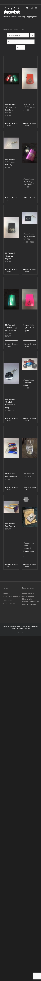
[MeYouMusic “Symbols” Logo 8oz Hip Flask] (11, 299)
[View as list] (22, 47)
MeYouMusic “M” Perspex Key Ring (10, 162)
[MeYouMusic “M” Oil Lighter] (29, 78)
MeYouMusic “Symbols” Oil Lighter (28, 327)
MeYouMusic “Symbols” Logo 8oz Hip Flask (11, 327)
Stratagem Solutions (24, 628)
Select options (9, 124)
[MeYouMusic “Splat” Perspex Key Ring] (29, 217)
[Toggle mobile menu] (36, 8)
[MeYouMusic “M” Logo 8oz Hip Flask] (11, 78)
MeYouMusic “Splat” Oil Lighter (10, 256)
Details (15, 123)
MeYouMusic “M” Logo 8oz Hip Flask (10, 107)
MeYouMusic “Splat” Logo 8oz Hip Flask (28, 181)
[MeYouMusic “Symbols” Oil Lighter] (29, 299)
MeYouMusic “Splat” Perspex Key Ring (29, 236)
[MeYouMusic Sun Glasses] (11, 507)
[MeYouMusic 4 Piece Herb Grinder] (29, 363)
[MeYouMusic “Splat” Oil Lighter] (11, 227)
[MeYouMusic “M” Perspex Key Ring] (11, 143)
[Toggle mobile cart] (27, 8)
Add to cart (27, 488)
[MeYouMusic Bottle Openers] (11, 448)
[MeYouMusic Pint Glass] (29, 448)
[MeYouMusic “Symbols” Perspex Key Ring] (11, 373)
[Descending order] (32, 35)
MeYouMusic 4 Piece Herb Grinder (29, 382)
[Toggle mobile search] (32, 8)
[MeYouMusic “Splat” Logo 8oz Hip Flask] (29, 153)
